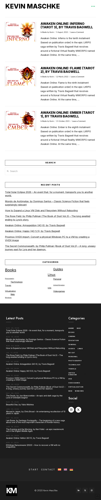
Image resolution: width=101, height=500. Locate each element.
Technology (17, 282)
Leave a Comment (77, 32)
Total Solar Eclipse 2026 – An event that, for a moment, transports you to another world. (49, 194)
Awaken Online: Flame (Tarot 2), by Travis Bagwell (68, 70)
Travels (8, 285)
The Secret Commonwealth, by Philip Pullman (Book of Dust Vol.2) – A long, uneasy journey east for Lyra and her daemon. (50, 248)
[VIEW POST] (20, 32)
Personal (57, 279)
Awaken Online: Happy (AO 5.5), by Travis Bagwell (32, 231)
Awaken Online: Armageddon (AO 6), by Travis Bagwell (35, 225)
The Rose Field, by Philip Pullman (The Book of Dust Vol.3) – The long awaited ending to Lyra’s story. (47, 218)
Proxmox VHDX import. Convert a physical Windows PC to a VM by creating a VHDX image (47, 239)
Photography (9, 278)
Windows (8, 297)
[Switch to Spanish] (59, 469)
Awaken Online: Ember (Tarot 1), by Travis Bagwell (68, 114)
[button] (93, 6)
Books (44, 32)
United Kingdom (59, 285)
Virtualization (10, 291)
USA (49, 288)
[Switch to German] (71, 469)
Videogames (59, 291)
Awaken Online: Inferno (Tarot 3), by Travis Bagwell (67, 25)
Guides (58, 269)
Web (13, 294)
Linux (51, 274)
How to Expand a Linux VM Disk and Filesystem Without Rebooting (41, 210)
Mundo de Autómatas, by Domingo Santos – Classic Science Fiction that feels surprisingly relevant (47, 203)
